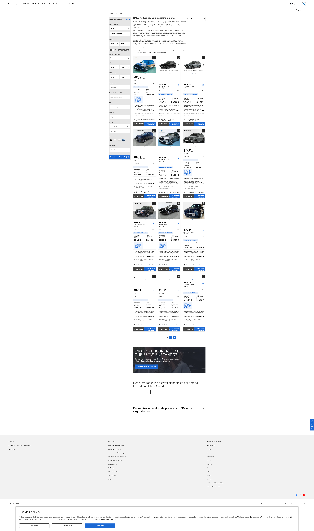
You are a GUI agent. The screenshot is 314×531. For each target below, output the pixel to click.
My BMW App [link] (111, 468)
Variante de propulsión (116, 93)
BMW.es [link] (110, 479)
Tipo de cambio (114, 103)
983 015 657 (164, 124)
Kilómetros (112, 73)
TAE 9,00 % (162, 312)
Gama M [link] (209, 460)
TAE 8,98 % (162, 106)
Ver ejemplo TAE (150, 110)
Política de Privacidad (269, 503)
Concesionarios (53, 4)
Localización (113, 122)
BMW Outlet (25, 4)
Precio (111, 39)
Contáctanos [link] (12, 449)
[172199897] (144, 210)
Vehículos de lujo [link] (211, 445)
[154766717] (169, 277)
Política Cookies (279, 503)
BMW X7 (139, 78)
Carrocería (112, 83)
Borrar (128, 19)
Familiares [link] (209, 475)
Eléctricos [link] (209, 464)
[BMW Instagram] (300, 495)
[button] (144, 73)
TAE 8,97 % (137, 106)
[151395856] (194, 277)
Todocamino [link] (210, 471)
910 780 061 (189, 196)
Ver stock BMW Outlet (142, 392)
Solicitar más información (151, 123)
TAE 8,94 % (162, 252)
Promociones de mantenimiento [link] (116, 445)
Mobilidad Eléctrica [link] (112, 464)
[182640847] (194, 64)
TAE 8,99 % (137, 252)
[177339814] (194, 137)
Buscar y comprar (13, 4)
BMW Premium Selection (39, 4)
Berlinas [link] (209, 449)
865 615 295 (164, 329)
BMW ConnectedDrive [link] (113, 471)
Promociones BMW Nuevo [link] (114, 449)
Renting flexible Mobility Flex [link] (115, 460)
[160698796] (144, 277)
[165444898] (169, 210)
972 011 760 (164, 269)
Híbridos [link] (209, 468)
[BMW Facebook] (297, 495)
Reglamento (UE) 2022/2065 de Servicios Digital (295, 503)
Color (111, 137)
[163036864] (194, 210)
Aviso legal (260, 503)
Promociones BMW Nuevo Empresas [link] (117, 453)
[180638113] (144, 137)
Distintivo (112, 113)
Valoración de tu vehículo (68, 4)
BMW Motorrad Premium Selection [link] (216, 483)
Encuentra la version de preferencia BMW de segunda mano (162, 409)
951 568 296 (140, 196)
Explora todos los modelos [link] (213, 486)
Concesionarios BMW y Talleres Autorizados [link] (20, 445)
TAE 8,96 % (162, 179)
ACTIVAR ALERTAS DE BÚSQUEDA (146, 366)
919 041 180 (139, 269)
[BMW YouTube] (304, 495)
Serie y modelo (113, 24)
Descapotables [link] (210, 456)
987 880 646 (140, 124)
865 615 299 (189, 329)
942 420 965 (164, 196)
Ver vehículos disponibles (119, 157)
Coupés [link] (209, 453)
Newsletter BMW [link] (112, 475)
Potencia (112, 145)
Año (110, 63)
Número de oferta (114, 54)
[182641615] (169, 64)
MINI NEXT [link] (210, 479)
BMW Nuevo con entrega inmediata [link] (117, 456)
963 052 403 (189, 269)
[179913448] (169, 137)
